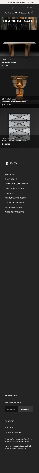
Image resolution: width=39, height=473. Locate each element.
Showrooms (11, 179)
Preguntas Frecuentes (16, 198)
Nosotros (10, 175)
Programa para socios (16, 189)
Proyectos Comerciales (16, 184)
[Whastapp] (15, 163)
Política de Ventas (14, 207)
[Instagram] (11, 163)
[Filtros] (13, 8)
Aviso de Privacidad (14, 212)
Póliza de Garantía (14, 203)
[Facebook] (7, 163)
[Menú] (31, 8)
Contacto (9, 193)
